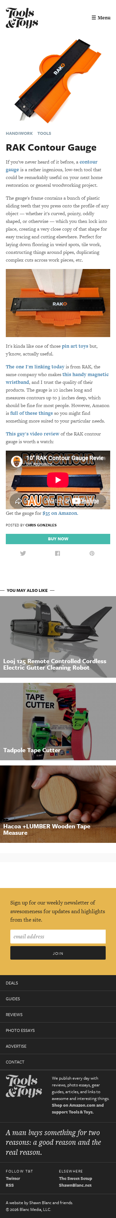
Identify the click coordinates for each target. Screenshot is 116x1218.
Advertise (16, 1046)
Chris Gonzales (41, 525)
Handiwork (19, 133)
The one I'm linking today (35, 366)
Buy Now (58, 538)
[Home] (22, 19)
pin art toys (75, 346)
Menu (101, 17)
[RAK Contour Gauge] (58, 80)
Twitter (13, 1178)
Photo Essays (20, 1030)
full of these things (31, 413)
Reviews (14, 1014)
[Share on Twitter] (22, 553)
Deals (12, 983)
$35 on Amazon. (60, 513)
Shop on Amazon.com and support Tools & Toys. (78, 1108)
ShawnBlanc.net (75, 1185)
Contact (15, 1062)
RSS (10, 1185)
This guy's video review (32, 433)
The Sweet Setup (75, 1178)
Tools (44, 133)
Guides (13, 998)
